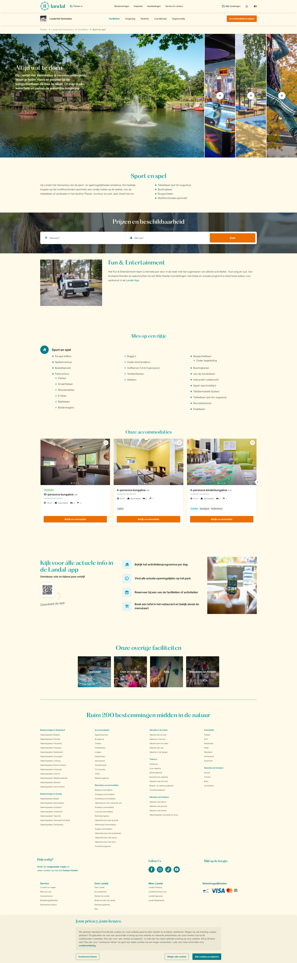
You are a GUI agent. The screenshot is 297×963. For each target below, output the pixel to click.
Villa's (97, 774)
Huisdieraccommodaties (105, 798)
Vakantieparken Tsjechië (50, 816)
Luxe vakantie (155, 768)
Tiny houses (100, 769)
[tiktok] (168, 871)
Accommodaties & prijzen (241, 18)
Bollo (206, 781)
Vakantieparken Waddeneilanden (54, 778)
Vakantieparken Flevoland (51, 743)
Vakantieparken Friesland (50, 748)
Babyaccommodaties (103, 790)
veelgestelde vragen (57, 866)
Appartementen (101, 735)
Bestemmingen (121, 6)
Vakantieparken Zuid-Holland (52, 787)
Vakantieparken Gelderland (51, 752)
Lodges (98, 752)
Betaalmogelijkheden (49, 900)
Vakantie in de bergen (158, 752)
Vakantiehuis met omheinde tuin (108, 803)
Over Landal (99, 887)
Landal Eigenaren (155, 896)
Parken (43, 29)
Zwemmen (208, 761)
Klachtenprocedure (48, 904)
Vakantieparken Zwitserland (51, 824)
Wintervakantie (155, 772)
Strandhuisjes (100, 765)
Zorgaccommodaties (103, 829)
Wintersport (209, 756)
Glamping (153, 764)
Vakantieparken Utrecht (50, 774)
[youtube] (177, 871)
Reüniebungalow (102, 816)
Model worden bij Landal (104, 900)
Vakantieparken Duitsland (50, 807)
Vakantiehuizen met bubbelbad (108, 833)
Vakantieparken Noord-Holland (53, 765)
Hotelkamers (100, 748)
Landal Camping (155, 887)
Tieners (207, 777)
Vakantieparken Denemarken (52, 803)
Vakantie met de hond (158, 781)
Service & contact (174, 6)
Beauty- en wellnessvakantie (161, 785)
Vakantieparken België (49, 798)
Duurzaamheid (100, 892)
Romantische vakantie (158, 777)
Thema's (153, 759)
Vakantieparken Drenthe (50, 739)
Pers (96, 909)
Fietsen (207, 735)
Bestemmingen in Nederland (52, 730)
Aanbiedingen (154, 6)
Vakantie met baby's (157, 802)
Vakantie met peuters (158, 806)
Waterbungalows (102, 778)
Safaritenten (100, 756)
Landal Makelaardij (156, 900)
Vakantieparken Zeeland (50, 782)
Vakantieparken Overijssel (51, 769)
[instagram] (160, 871)
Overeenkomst (46, 896)
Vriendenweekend (157, 790)
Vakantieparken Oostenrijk (51, 811)
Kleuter (207, 772)
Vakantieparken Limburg (50, 761)
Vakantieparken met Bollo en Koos (163, 815)
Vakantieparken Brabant (50, 735)
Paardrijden (208, 743)
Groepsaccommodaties (104, 794)
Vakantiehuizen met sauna (106, 837)
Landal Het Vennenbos (62, 29)
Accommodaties (102, 730)
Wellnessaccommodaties (105, 824)
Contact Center (70, 870)
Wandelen (208, 752)
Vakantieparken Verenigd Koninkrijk (55, 820)
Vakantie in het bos (157, 739)
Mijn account (45, 892)
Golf (206, 739)
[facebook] (151, 871)
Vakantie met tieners (158, 810)
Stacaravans (100, 761)
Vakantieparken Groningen (51, 756)
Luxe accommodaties (104, 811)
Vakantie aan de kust (158, 735)
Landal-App (132, 280)
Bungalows (99, 739)
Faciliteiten (83, 29)
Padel (206, 748)
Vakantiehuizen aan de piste (106, 820)
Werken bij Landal (101, 896)
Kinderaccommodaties (104, 807)
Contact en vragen (48, 887)
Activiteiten (209, 785)
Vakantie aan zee (156, 748)
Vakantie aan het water (158, 743)
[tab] (102, 96)
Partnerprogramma (102, 904)
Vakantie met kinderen (159, 797)
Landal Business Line (157, 892)
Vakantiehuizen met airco (105, 842)
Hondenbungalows (103, 846)
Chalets (98, 743)
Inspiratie (138, 6)
